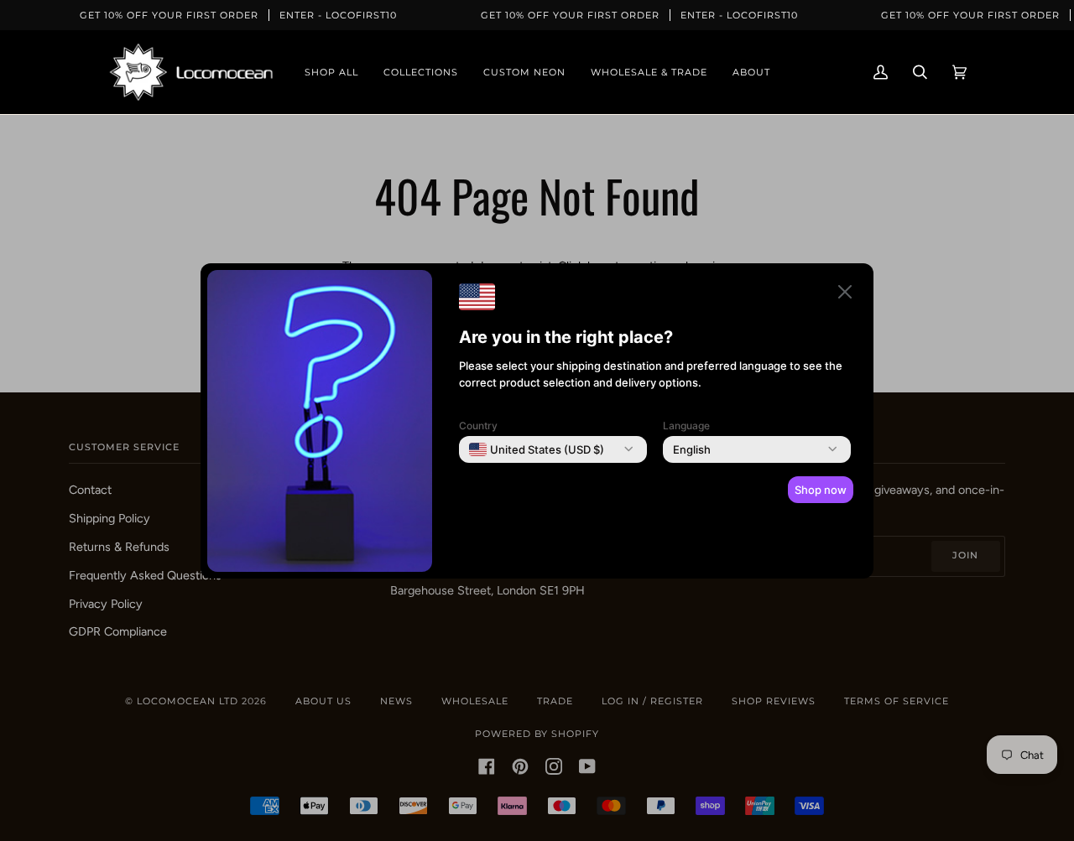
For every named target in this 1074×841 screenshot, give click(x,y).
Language (686, 425)
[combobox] (536, 449)
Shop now (821, 489)
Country (478, 425)
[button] (845, 294)
